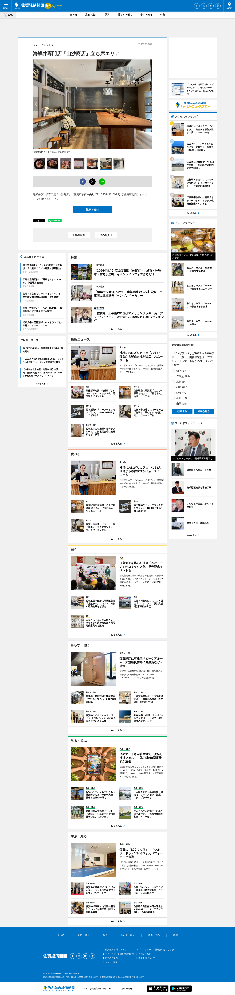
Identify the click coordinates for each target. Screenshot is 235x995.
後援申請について (146, 958)
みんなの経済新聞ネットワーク (58, 988)
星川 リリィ (183, 398)
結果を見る (204, 411)
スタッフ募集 (111, 962)
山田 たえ (181, 403)
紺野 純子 (181, 387)
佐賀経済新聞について (115, 949)
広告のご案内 (111, 958)
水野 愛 (180, 381)
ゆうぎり (181, 392)
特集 (162, 14)
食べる (73, 14)
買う (107, 14)
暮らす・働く (125, 14)
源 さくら (181, 370)
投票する (182, 411)
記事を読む (92, 209)
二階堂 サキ (183, 376)
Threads (218, 6)
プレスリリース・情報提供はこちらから (157, 949)
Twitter (204, 6)
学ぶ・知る (146, 14)
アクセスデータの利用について (119, 954)
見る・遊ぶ (91, 14)
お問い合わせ (144, 954)
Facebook (197, 6)
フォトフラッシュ (43, 44)
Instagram (211, 6)
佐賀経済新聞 (29, 5)
